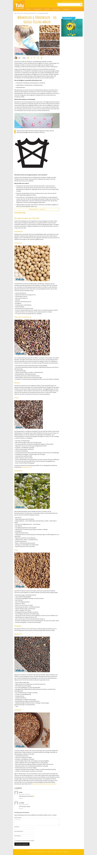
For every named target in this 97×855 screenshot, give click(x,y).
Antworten (21, 798)
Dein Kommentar (18, 817)
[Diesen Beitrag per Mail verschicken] (38, 58)
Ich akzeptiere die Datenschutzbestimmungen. (25, 840)
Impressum (80, 1)
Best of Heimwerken (38, 851)
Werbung (60, 851)
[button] (31, 9)
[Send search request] (81, 4)
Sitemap (75, 1)
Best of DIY (31, 851)
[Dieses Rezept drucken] (41, 57)
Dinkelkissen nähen (27, 467)
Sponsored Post (65, 1)
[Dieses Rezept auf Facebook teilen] (31, 58)
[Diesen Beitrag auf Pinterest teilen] (28, 58)
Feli (19, 58)
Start (15, 13)
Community (66, 9)
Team (45, 851)
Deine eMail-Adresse (18, 831)
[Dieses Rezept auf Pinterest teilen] (34, 58)
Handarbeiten (37, 9)
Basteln (28, 9)
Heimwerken (56, 9)
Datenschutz (54, 851)
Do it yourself (20, 13)
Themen (71, 1)
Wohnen (47, 9)
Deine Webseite (17, 835)
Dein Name (16, 826)
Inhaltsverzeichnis (37, 209)
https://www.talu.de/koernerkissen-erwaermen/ (44, 784)
